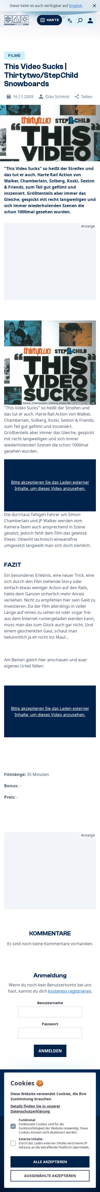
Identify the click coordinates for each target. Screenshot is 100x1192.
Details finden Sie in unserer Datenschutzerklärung (35, 1109)
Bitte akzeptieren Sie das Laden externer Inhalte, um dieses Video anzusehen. (50, 485)
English (75, 5)
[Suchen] (80, 20)
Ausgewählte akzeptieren (50, 1175)
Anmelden (50, 1051)
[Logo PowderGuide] (16, 20)
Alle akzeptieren (50, 1161)
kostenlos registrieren (69, 991)
